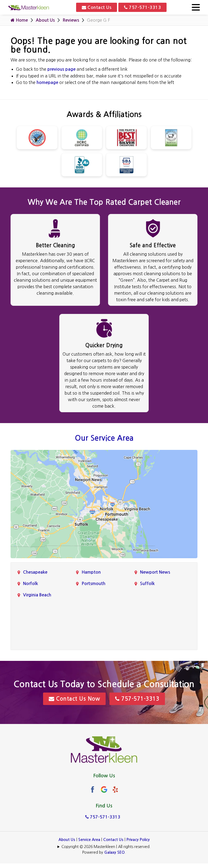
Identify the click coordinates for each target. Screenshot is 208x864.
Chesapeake (35, 572)
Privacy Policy (138, 840)
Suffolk (147, 584)
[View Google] (104, 789)
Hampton (91, 572)
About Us (45, 20)
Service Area (89, 840)
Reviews (71, 20)
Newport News (155, 572)
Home (21, 20)
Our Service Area (104, 438)
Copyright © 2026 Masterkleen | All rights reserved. (106, 847)
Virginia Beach (37, 595)
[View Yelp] (115, 789)
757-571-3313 (144, 7)
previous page (61, 69)
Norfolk (30, 584)
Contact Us (99, 7)
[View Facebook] (92, 789)
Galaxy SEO (114, 852)
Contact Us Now (77, 698)
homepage (47, 82)
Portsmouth (93, 584)
